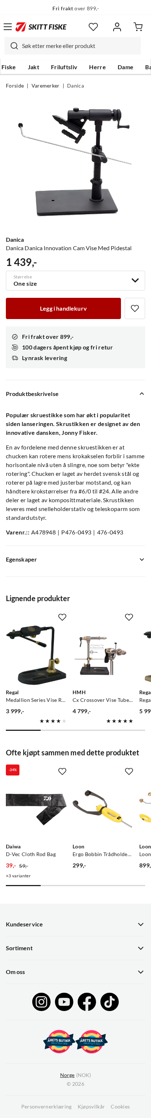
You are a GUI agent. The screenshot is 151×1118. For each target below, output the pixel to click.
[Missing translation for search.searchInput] (11, 46)
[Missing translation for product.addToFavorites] (135, 308)
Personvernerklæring (46, 1107)
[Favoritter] (93, 27)
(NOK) (75, 1075)
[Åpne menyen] (7, 27)
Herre (97, 67)
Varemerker (46, 86)
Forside (15, 86)
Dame (125, 67)
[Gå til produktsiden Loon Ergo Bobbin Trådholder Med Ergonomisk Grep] (103, 809)
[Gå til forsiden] (41, 27)
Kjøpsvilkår (91, 1107)
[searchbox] (79, 46)
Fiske (8, 67)
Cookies (120, 1107)
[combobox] (72, 46)
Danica (75, 86)
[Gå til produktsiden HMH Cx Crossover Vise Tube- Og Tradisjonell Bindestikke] (103, 655)
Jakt (33, 67)
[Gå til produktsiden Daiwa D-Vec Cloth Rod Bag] (36, 809)
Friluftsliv (64, 67)
